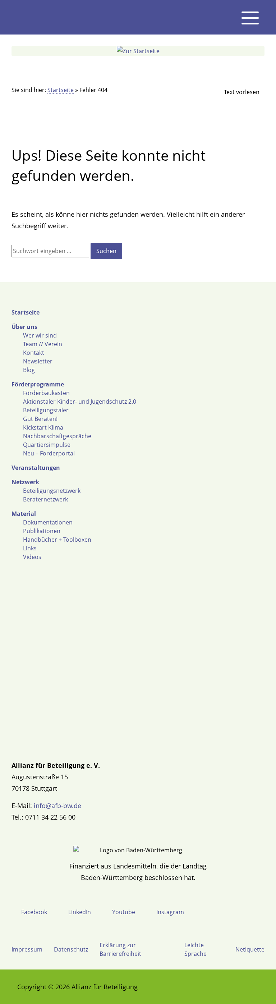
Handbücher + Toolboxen (57, 540)
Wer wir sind (40, 335)
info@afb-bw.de (57, 805)
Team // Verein (42, 344)
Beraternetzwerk (45, 499)
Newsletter (37, 361)
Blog (29, 370)
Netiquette (249, 949)
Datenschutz (71, 949)
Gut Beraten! (40, 419)
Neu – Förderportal (49, 453)
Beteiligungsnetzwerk (51, 491)
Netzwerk (25, 482)
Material (24, 514)
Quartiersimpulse (46, 445)
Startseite (60, 90)
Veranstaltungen (36, 468)
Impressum (27, 949)
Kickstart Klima (43, 427)
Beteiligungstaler (46, 410)
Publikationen (41, 531)
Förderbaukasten (46, 393)
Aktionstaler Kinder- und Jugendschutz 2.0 (79, 401)
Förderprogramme (38, 384)
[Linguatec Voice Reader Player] (235, 92)
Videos (32, 557)
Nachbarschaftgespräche (57, 436)
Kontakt (33, 353)
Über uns (24, 327)
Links (30, 548)
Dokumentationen (48, 522)
